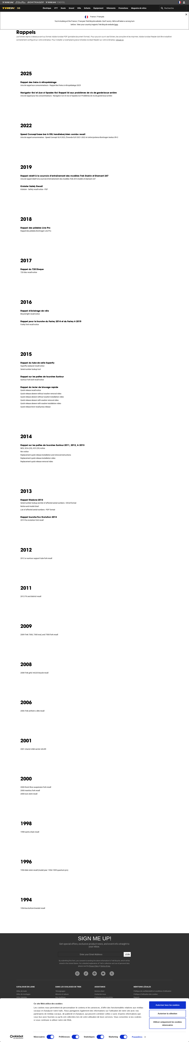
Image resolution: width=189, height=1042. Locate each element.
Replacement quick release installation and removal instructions (45, 455)
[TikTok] (86, 973)
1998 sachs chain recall (29, 832)
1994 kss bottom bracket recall (32, 908)
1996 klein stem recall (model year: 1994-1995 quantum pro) (44, 870)
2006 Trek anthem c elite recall (32, 711)
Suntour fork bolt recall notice (32, 380)
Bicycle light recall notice (30, 314)
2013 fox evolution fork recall (31, 520)
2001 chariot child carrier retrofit (33, 749)
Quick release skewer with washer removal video (39, 400)
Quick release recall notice (30, 390)
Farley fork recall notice (29, 324)
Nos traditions (60, 997)
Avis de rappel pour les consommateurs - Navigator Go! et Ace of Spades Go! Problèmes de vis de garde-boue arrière (66, 96)
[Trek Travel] (55, 2)
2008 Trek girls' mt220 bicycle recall (34, 673)
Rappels (137, 997)
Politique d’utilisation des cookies (146, 994)
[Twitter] (112, 973)
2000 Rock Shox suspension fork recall (35, 787)
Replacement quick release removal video (36, 461)
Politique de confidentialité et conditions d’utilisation (152, 991)
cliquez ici (120, 40)
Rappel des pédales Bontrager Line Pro (35, 231)
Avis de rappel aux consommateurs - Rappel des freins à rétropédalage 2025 (50, 85)
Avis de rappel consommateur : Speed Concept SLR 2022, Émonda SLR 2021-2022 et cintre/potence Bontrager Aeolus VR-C (69, 137)
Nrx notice (24, 452)
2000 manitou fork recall (30, 790)
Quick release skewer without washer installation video (42, 397)
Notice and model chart (29, 506)
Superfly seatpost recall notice (32, 366)
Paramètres (137, 1037)
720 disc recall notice (28, 272)
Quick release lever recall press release (35, 407)
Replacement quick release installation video (37, 458)
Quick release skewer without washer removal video (40, 394)
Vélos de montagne (23, 994)
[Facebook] (94, 973)
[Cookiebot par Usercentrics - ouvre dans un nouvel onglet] (16, 1037)
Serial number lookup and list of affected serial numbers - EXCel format (48, 503)
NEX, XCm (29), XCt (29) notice (32, 448)
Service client (99, 991)
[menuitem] (47, 8)
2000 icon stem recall (28, 794)
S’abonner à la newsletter (103, 997)
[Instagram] (77, 973)
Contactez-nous (100, 994)
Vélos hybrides (21, 997)
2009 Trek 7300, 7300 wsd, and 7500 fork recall (39, 635)
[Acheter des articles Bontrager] (35, 2)
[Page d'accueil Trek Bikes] (8, 2)
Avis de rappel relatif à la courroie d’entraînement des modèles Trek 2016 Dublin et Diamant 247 (58, 179)
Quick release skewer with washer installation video (40, 403)
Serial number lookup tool (30, 369)
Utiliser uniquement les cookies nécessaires (167, 1023)
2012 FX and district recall (30, 596)
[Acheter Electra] (21, 2)
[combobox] (173, 8)
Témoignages (60, 991)
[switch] (75, 1037)
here (116, 24)
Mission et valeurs (62, 994)
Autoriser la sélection (167, 1013)
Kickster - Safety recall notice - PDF (34, 189)
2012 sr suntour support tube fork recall (36, 558)
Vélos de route (21, 991)
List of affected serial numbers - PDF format (37, 510)
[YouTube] (103, 973)
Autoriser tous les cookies (167, 1005)
